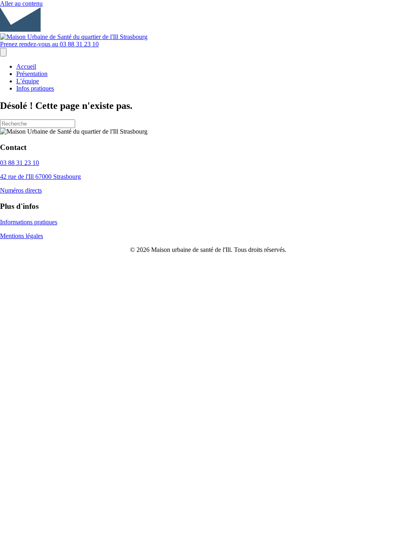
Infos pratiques (35, 88)
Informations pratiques (28, 222)
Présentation (32, 73)
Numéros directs (21, 190)
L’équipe (27, 81)
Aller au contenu (21, 3)
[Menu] (3, 52)
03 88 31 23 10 (19, 162)
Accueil (26, 66)
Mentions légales (21, 235)
